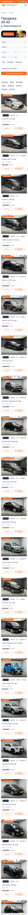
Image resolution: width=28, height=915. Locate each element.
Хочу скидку (7, 34)
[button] (25, 5)
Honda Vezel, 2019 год (9, 522)
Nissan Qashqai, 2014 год (10, 723)
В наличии (5, 82)
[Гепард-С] (8, 5)
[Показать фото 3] (12, 151)
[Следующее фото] (25, 111)
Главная (3, 12)
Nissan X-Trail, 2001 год (9, 320)
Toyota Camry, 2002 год (9, 482)
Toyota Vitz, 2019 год (8, 119)
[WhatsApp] (23, 1)
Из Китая (18, 85)
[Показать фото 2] (11, 151)
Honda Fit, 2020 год (8, 199)
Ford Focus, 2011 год (8, 602)
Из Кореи (4, 89)
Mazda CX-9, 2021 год (8, 280)
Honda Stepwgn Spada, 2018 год (12, 643)
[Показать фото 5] (15, 151)
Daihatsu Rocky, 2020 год (10, 441)
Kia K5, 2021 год (7, 361)
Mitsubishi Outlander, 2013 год (11, 401)
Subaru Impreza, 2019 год (10, 562)
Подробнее (7, 128)
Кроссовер (19, 82)
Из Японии (11, 85)
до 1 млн (11, 89)
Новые (12, 82)
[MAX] (26, 1)
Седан (3, 85)
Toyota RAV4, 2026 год (9, 764)
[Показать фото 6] (16, 151)
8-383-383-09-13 (8, 1)
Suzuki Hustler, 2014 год (9, 683)
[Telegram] (20, 1)
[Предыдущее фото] (3, 111)
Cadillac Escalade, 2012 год (10, 240)
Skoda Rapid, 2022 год (9, 804)
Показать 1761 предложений (14, 73)
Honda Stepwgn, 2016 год (10, 844)
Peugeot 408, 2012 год (9, 159)
